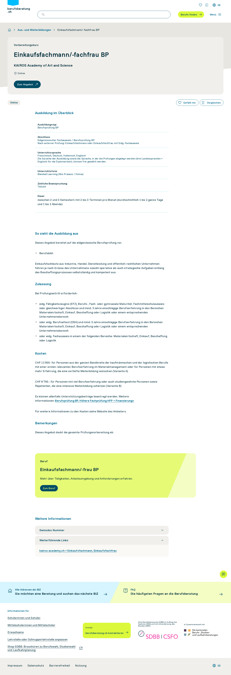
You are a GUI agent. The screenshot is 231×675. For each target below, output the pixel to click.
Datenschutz (36, 665)
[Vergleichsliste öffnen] (207, 5)
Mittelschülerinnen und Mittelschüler (31, 625)
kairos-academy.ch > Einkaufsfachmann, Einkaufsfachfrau (78, 550)
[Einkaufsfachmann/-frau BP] (115, 475)
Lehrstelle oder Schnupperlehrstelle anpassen (38, 639)
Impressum (15, 665)
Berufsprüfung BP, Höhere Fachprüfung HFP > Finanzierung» (94, 400)
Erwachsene (16, 632)
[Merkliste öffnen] (200, 5)
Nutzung (80, 665)
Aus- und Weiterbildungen (34, 29)
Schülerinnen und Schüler (24, 618)
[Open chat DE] (223, 574)
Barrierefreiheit (59, 665)
